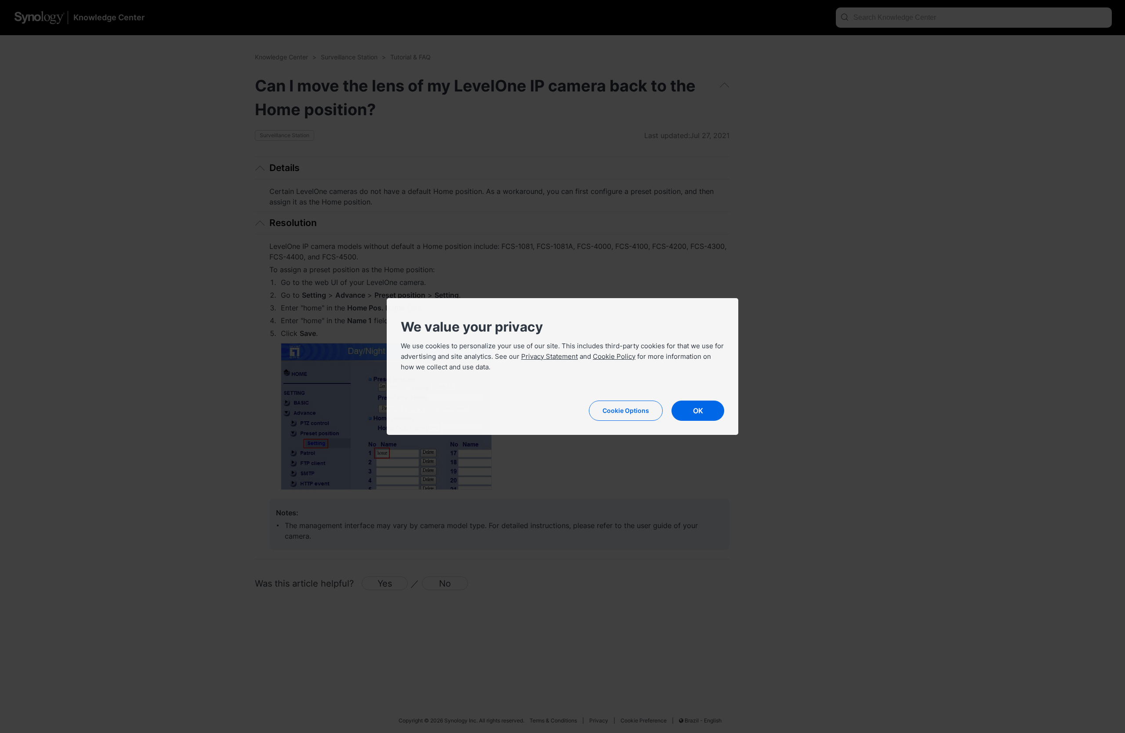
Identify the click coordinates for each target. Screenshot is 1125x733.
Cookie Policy (614, 356)
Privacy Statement (549, 356)
